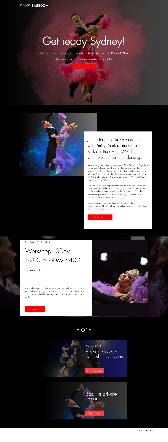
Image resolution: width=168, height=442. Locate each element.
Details (35, 308)
